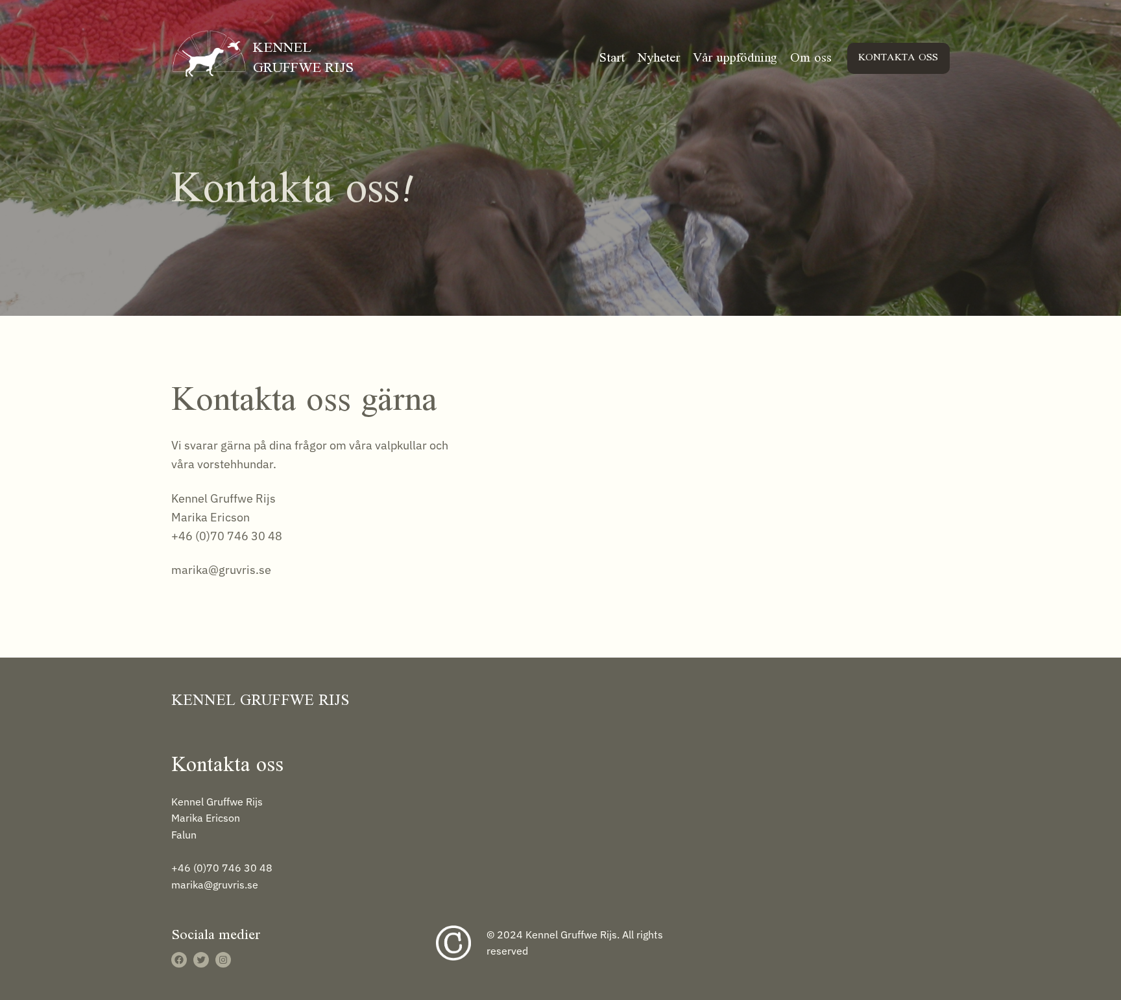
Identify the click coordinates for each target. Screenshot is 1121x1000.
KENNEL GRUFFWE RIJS (303, 58)
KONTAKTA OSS (898, 58)
